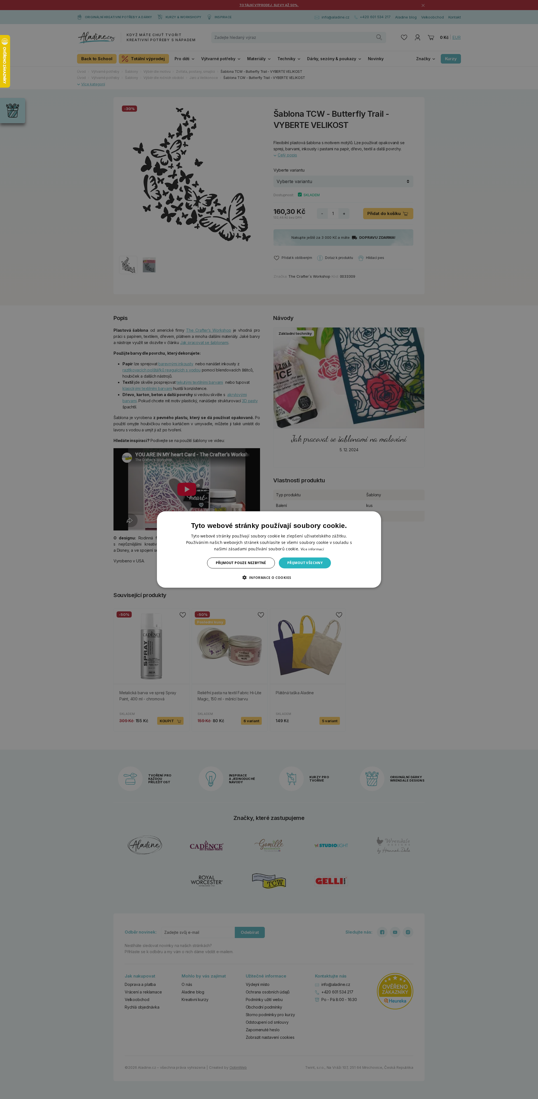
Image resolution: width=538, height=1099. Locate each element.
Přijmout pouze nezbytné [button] (241, 562)
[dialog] (269, 549)
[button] (269, 577)
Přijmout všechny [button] (305, 562)
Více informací (312, 549)
